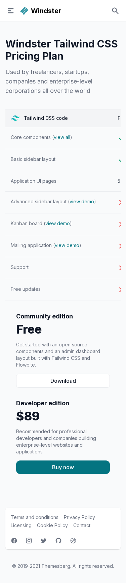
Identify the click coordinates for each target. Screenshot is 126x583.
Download (63, 380)
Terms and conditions (34, 517)
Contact (81, 525)
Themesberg (55, 566)
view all (62, 137)
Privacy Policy (79, 517)
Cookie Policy (52, 525)
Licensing (21, 525)
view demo (82, 201)
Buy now (63, 467)
